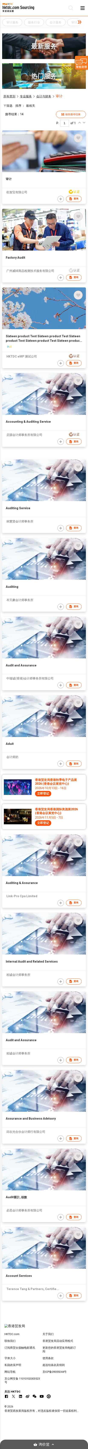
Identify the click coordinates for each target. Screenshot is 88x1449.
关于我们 (48, 1334)
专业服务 (26, 96)
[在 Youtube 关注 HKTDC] (42, 1396)
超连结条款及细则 (54, 1365)
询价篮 (44, 1444)
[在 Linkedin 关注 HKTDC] (20, 1396)
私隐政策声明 (12, 1365)
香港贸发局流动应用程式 (58, 1340)
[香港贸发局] (44, 1328)
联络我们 (10, 1340)
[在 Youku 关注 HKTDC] (49, 1396)
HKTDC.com (11, 1334)
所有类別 (9, 96)
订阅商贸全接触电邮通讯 (19, 1347)
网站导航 (10, 1371)
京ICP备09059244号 (55, 1371)
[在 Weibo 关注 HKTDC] (27, 1396)
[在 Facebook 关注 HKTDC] (6, 1396)
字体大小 (10, 1358)
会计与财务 (43, 96)
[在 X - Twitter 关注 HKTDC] (13, 1396)
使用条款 (48, 1358)
